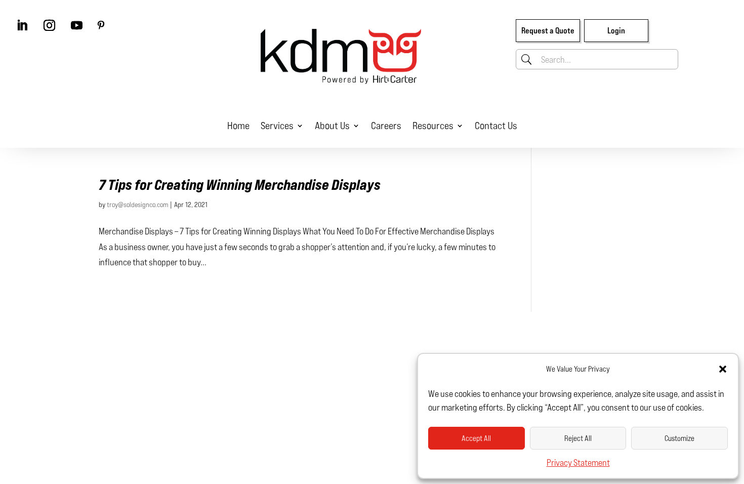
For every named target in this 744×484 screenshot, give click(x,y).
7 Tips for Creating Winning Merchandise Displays (240, 184)
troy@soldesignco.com (137, 204)
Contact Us (496, 125)
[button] (723, 369)
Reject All (578, 438)
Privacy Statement (578, 462)
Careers (386, 125)
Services (277, 125)
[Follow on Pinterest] (100, 25)
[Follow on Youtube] (76, 25)
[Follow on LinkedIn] (21, 25)
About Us (332, 125)
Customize (679, 438)
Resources (432, 125)
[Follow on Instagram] (49, 25)
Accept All (476, 438)
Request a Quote (547, 30)
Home (238, 125)
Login (616, 30)
